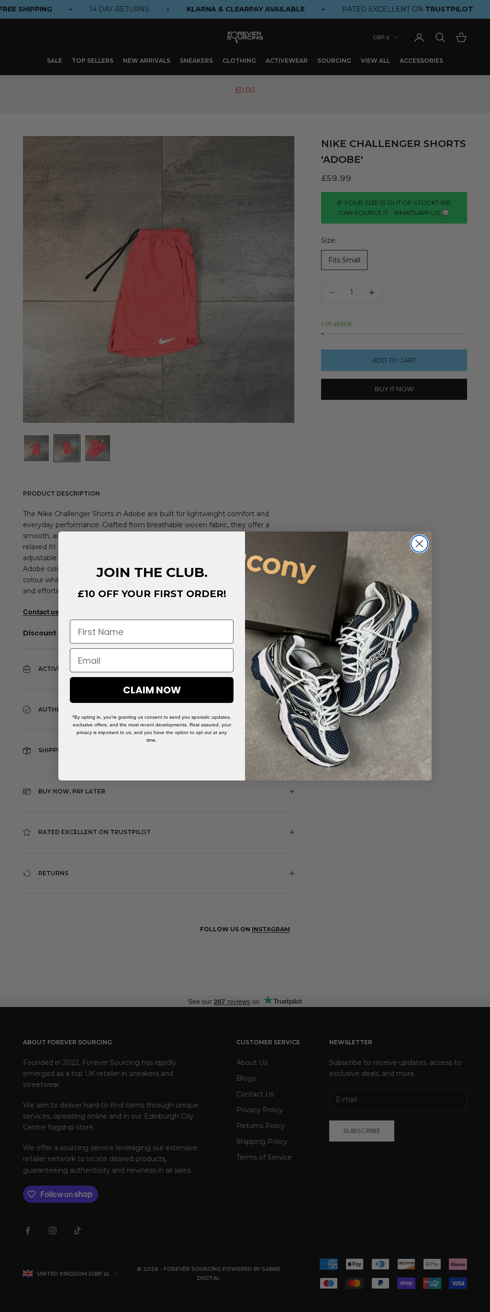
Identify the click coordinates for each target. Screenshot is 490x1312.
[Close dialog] (419, 543)
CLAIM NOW (152, 690)
